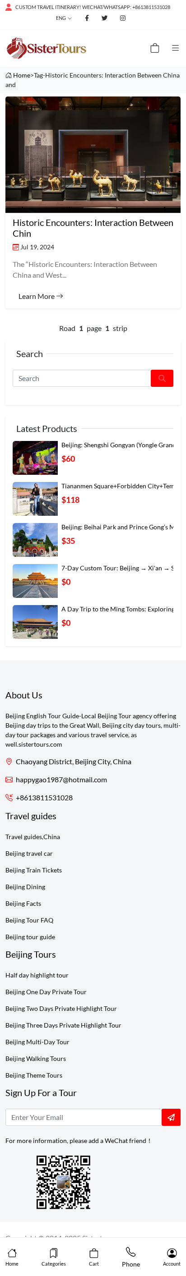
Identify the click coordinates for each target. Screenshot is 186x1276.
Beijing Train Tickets (33, 870)
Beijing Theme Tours (33, 1075)
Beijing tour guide (30, 937)
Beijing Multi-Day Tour (37, 1042)
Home (21, 75)
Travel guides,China (32, 836)
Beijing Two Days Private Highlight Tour (61, 1008)
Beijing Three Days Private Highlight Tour (63, 1025)
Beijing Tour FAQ (29, 920)
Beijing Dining (25, 886)
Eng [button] (61, 18)
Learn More (37, 296)
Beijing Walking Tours (35, 1058)
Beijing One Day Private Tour (46, 992)
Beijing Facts (23, 903)
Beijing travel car (29, 853)
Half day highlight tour (37, 975)
